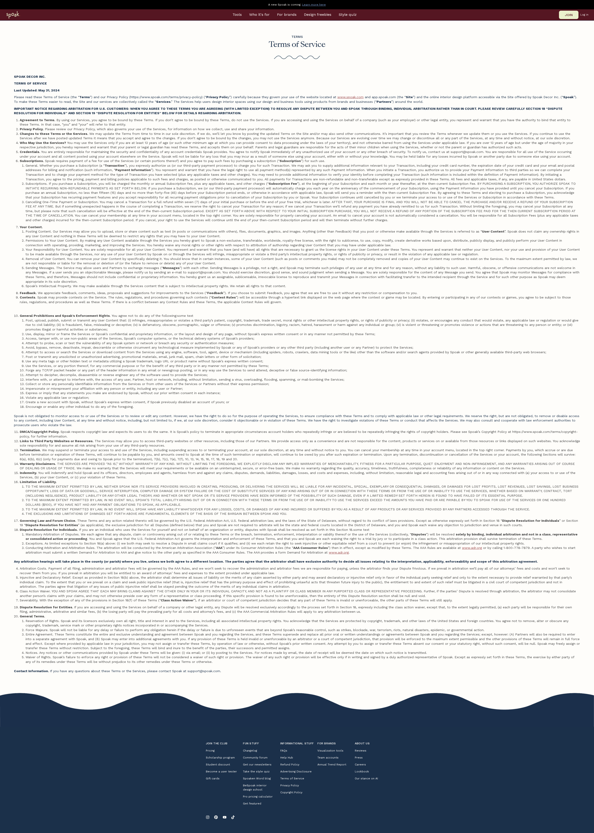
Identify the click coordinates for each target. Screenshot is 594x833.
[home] (19, 14)
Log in (584, 14)
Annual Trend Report (331, 764)
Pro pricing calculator (258, 796)
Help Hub (286, 757)
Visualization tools (330, 750)
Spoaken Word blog (257, 778)
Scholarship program (220, 757)
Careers (360, 764)
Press (359, 757)
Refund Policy (289, 764)
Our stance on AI (366, 778)
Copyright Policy (291, 792)
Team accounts (328, 757)
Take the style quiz (256, 771)
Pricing (210, 750)
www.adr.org (472, 548)
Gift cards (213, 778)
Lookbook (362, 771)
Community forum (255, 757)
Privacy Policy (289, 785)
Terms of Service (292, 778)
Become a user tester (221, 771)
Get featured (252, 803)
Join (569, 15)
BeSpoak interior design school (255, 787)
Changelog (250, 750)
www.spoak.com (350, 97)
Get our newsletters (257, 764)
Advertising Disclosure (296, 771)
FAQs (283, 750)
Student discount (218, 764)
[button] (237, 14)
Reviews (360, 750)
